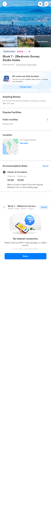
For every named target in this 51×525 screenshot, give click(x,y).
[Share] (46, 4)
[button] (10, 147)
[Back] (5, 4)
